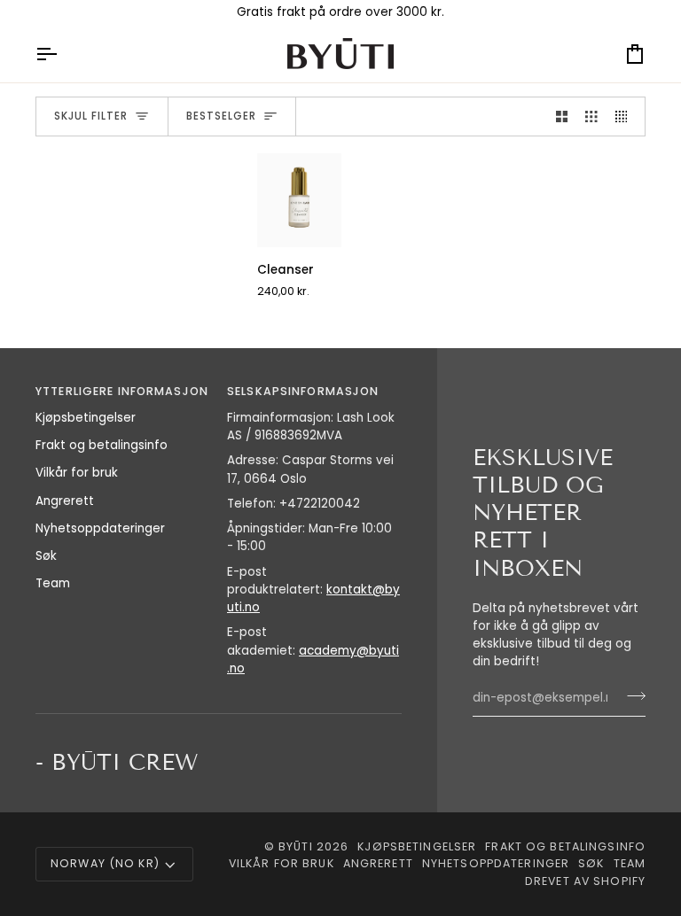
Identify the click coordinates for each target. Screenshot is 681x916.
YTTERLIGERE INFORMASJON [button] (121, 391)
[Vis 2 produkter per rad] (562, 116)
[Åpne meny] (62, 53)
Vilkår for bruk (76, 472)
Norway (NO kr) (105, 863)
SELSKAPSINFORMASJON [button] (303, 391)
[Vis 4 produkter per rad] (626, 116)
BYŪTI (295, 846)
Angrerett (64, 501)
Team (52, 583)
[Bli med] (631, 696)
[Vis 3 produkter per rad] (591, 116)
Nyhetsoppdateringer (100, 528)
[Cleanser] (299, 200)
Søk (46, 555)
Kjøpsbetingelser (85, 417)
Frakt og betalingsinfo (101, 445)
